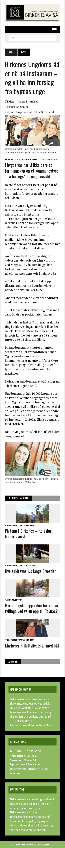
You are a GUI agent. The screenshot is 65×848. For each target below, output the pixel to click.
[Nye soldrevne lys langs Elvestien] (32, 560)
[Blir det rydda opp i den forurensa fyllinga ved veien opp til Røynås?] (32, 595)
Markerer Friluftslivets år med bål (32, 645)
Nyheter (31, 565)
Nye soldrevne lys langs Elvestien (30, 571)
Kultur (30, 525)
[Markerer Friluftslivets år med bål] (32, 635)
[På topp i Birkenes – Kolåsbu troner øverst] (32, 520)
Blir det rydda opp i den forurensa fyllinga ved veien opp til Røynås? (31, 608)
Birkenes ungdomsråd (18, 112)
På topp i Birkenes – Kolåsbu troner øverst (28, 533)
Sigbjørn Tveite (28, 159)
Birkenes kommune (17, 106)
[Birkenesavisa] (32, 13)
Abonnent (11, 525)
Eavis (21, 525)
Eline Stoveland (44, 112)
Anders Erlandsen (27, 101)
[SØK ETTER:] (32, 37)
